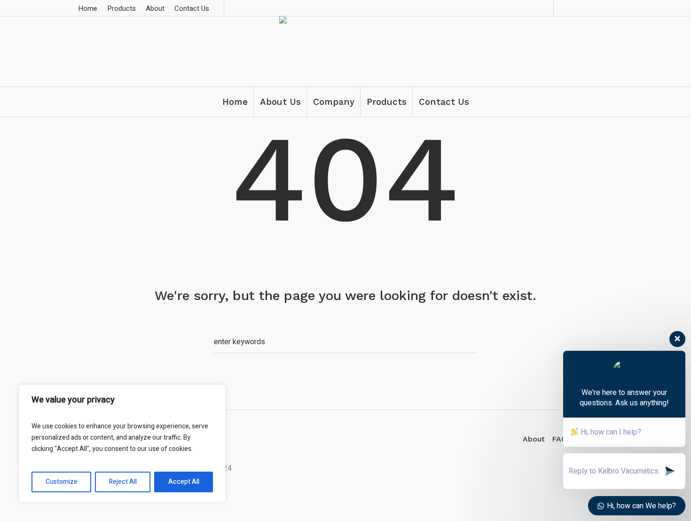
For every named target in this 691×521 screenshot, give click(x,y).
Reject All (123, 482)
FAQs (561, 438)
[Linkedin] (569, 8)
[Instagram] (596, 8)
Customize (62, 482)
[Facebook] (583, 8)
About (534, 438)
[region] (122, 443)
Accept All (183, 482)
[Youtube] (610, 8)
